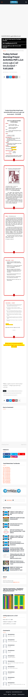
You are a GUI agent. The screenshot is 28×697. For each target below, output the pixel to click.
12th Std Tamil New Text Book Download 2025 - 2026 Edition (17, 531)
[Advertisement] (14, 20)
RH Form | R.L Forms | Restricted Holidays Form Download (17, 543)
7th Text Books (6, 475)
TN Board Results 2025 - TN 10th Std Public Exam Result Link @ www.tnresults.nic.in (17, 556)
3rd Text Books (6, 470)
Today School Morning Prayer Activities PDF (12, 393)
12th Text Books (6, 482)
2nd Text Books (6, 468)
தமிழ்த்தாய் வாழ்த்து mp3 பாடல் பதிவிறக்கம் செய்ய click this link (16, 513)
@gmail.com (16, 582)
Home (4, 50)
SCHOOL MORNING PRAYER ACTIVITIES (15, 50)
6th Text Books (6, 474)
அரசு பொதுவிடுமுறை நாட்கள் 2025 (10, 43)
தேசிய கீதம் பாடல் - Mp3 (8, 619)
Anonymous (11, 634)
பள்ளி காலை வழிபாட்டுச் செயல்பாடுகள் (10, 395)
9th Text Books (6, 478)
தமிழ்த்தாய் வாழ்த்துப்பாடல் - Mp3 (9, 621)
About (9, 694)
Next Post (23, 444)
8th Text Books (6, 477)
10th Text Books (7, 480)
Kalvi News (9, 500)
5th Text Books (6, 473)
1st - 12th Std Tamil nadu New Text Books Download (12, 40)
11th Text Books (6, 481)
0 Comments (14, 72)
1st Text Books (6, 467)
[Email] (16, 77)
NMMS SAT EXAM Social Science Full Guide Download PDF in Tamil (16, 569)
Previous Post (5, 444)
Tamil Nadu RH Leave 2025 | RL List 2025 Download (12, 46)
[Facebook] (7, 77)
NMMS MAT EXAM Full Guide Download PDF (17, 518)
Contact (14, 694)
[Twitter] (10, 77)
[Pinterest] (13, 77)
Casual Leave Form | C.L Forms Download (16, 524)
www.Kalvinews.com (17, 692)
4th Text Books (6, 471)
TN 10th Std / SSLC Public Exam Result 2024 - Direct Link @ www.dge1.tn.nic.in (17, 549)
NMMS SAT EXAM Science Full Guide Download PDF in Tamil (17, 563)
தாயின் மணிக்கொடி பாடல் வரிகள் (9, 623)
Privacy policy (21, 694)
